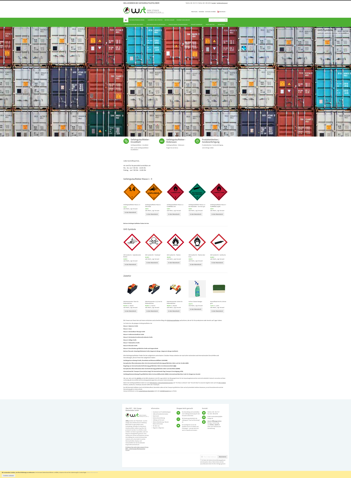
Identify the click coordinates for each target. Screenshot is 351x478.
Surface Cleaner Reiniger (195, 301)
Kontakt (214, 3)
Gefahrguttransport (222, 3)
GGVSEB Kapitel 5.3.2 (165, 391)
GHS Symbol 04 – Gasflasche (218, 255)
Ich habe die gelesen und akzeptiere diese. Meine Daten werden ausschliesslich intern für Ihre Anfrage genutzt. (213, 462)
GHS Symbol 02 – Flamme (174, 255)
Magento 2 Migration (158, 428)
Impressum (156, 416)
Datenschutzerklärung (159, 418)
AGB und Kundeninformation (160, 414)
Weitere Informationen (92, 472)
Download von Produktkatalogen (162, 412)
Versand (135, 209)
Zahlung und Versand (158, 420)
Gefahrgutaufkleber (173, 320)
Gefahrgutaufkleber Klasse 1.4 (131, 204)
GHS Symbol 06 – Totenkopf (152, 255)
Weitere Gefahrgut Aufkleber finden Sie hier (136, 223)
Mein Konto (194, 11)
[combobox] (218, 20)
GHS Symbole (222, 383)
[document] (175, 474)
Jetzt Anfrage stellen (208, 148)
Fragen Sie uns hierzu (172, 148)
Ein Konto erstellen (210, 11)
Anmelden (201, 11)
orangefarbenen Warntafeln (146, 391)
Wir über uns (156, 426)
